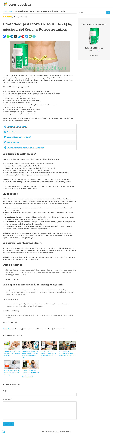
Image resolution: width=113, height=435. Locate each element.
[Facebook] (4, 36)
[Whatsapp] (8, 36)
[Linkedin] (11, 36)
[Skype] (19, 36)
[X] (15, 36)
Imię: (5, 391)
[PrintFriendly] (34, 36)
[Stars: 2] (5, 16)
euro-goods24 (20, 5)
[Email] (30, 36)
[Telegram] (26, 36)
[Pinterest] (22, 36)
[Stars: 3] (7, 16)
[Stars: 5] (11, 16)
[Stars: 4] (9, 16)
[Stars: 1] (3, 16)
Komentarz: (7, 399)
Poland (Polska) (7, 11)
